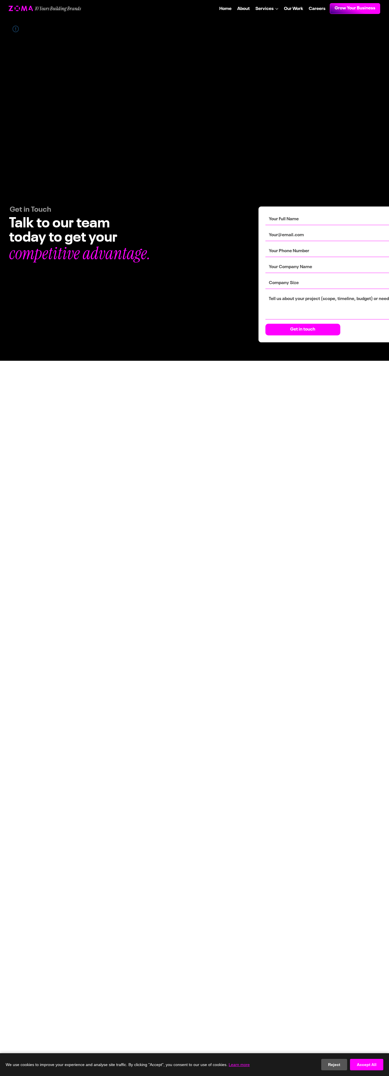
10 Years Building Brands (58, 8)
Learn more (239, 1064)
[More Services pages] (276, 8)
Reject (334, 1064)
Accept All (366, 1064)
